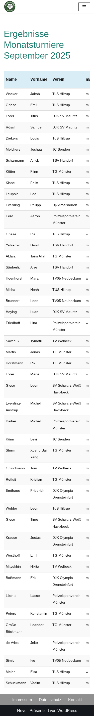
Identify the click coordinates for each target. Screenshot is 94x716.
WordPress (67, 710)
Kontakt (75, 700)
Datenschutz (50, 700)
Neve (22, 710)
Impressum (22, 700)
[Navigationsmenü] (84, 7)
